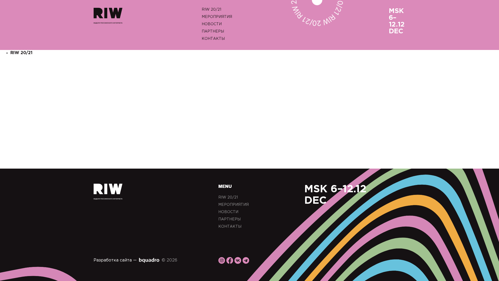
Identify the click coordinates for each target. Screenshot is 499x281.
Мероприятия (217, 16)
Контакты (213, 38)
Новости (212, 24)
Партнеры (213, 31)
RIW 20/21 (211, 9)
